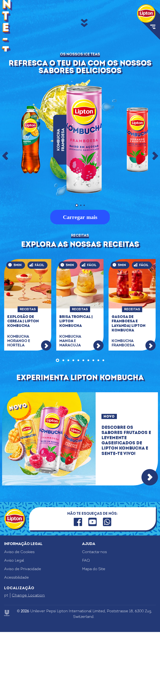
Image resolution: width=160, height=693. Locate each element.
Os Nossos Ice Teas (80, 115)
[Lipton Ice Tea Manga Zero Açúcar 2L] (31, 200)
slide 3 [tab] (68, 421)
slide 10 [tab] (103, 421)
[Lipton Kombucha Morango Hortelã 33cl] (137, 200)
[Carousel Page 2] (80, 266)
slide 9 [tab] (98, 421)
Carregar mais (80, 278)
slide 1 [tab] (57, 421)
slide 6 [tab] (83, 421)
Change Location (28, 656)
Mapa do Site (93, 630)
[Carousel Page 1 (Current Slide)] (76, 266)
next (155, 217)
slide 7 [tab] (88, 421)
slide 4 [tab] (73, 421)
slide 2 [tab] (63, 421)
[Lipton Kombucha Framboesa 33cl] (84, 201)
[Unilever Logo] (7, 674)
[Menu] (152, 28)
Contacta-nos (94, 613)
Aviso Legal (14, 621)
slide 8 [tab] (93, 421)
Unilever (37, 672)
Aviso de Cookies (19, 613)
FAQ (86, 621)
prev (5, 217)
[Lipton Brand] (146, 13)
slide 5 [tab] (78, 421)
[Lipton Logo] (14, 579)
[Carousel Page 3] (84, 266)
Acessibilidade (16, 638)
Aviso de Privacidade (22, 630)
